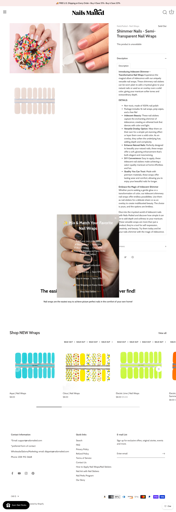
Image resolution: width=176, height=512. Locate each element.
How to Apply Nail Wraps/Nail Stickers (93, 467)
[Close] (115, 218)
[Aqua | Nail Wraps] (35, 365)
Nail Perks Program (85, 475)
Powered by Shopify (36, 504)
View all (162, 333)
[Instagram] (26, 473)
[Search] (165, 12)
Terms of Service (83, 458)
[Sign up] (163, 453)
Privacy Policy (82, 449)
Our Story (80, 480)
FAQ (78, 445)
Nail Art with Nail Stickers (87, 471)
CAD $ (13, 496)
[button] (17, 369)
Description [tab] (122, 58)
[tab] (141, 152)
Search (79, 440)
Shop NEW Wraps (25, 332)
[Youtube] (19, 473)
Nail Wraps (134, 26)
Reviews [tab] (121, 246)
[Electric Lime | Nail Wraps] (141, 365)
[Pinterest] (33, 473)
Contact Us (81, 462)
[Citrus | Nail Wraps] (88, 365)
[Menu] (5, 12)
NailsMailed (122, 26)
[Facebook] (12, 473)
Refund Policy (82, 453)
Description (124, 66)
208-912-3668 (25, 457)
